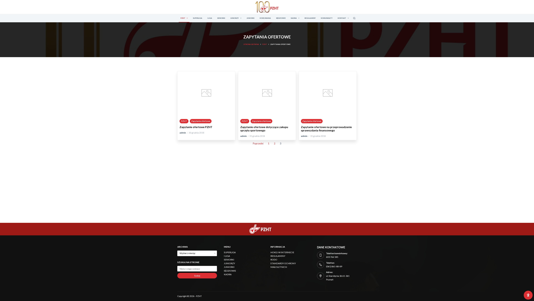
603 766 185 (332, 257)
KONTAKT (342, 18)
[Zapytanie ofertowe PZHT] (206, 113)
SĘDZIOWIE (281, 18)
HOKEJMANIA (265, 18)
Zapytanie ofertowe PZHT (196, 127)
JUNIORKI (250, 18)
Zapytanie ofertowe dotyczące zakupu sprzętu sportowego (264, 128)
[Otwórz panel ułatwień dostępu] (528, 295)
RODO (273, 259)
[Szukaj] (354, 18)
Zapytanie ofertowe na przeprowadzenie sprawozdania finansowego (326, 128)
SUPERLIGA (197, 18)
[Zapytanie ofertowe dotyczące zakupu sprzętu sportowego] (267, 113)
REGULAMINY (310, 18)
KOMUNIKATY (326, 18)
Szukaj (197, 275)
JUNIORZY (234, 18)
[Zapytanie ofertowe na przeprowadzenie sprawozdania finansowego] (328, 113)
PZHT (183, 18)
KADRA (294, 18)
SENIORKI (221, 18)
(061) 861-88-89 (334, 266)
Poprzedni (258, 143)
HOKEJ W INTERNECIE (282, 252)
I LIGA (209, 18)
